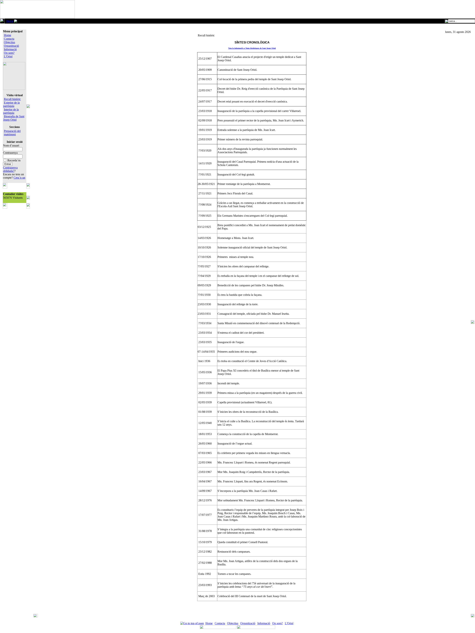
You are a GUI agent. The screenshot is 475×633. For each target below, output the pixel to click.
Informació (10, 49)
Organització (11, 45)
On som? (9, 52)
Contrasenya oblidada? (10, 169)
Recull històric (12, 99)
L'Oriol (8, 56)
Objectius (9, 42)
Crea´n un (19, 177)
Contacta (9, 38)
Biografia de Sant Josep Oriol (13, 118)
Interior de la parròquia (11, 111)
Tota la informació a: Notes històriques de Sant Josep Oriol (252, 48)
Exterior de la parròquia (11, 104)
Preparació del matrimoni (12, 132)
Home (9, 21)
